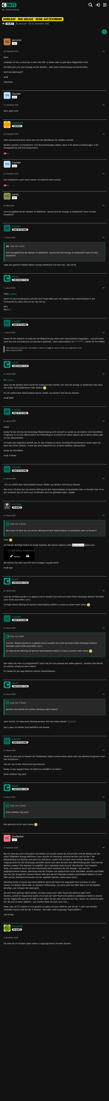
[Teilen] (104, 32)
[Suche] (90, 5)
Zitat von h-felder (18, 523)
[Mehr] (103, 51)
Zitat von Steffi (17, 636)
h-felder (12, 293)
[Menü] (105, 5)
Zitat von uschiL (17, 246)
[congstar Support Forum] (9, 5)
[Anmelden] (97, 5)
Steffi (49, 348)
